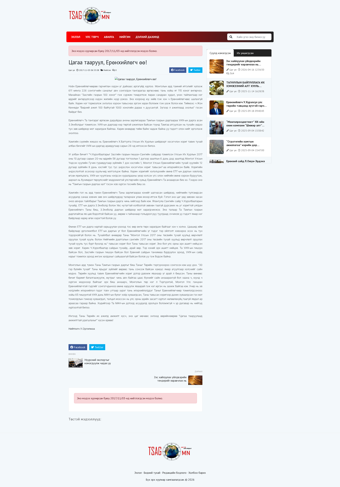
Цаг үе (72, 70)
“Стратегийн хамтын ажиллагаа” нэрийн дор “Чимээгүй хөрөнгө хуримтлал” (246, 145)
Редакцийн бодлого (174, 472)
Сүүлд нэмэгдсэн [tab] (220, 53)
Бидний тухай (152, 472)
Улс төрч (92, 37)
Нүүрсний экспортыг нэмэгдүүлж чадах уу (97, 361)
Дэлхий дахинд (147, 37)
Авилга (109, 37)
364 (231, 73)
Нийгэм (124, 37)
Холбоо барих (197, 472)
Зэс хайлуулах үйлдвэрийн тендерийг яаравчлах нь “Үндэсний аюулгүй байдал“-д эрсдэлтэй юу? (170, 382)
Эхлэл (75, 37)
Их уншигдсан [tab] (245, 53)
